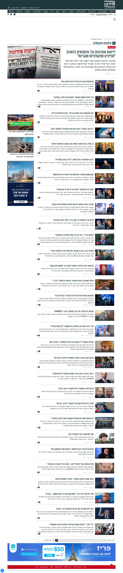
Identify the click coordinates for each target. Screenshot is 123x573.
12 (72, 540)
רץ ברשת (19, 11)
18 (53, 540)
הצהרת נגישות (44, 567)
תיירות (46, 11)
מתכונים (27, 11)
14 (66, 540)
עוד (37, 567)
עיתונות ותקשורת (101, 15)
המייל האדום (15, 8)
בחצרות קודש (102, 11)
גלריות (93, 15)
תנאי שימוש (58, 567)
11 (75, 540)
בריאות (64, 11)
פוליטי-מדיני (91, 11)
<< (113, 540)
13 (69, 540)
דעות (57, 11)
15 (63, 540)
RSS (51, 567)
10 (78, 540)
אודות (85, 567)
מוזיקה (71, 11)
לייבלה (110, 15)
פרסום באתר (77, 567)
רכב (52, 11)
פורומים (11, 11)
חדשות (112, 11)
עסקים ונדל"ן (37, 11)
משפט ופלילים (80, 11)
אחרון (46, 540)
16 (59, 540)
